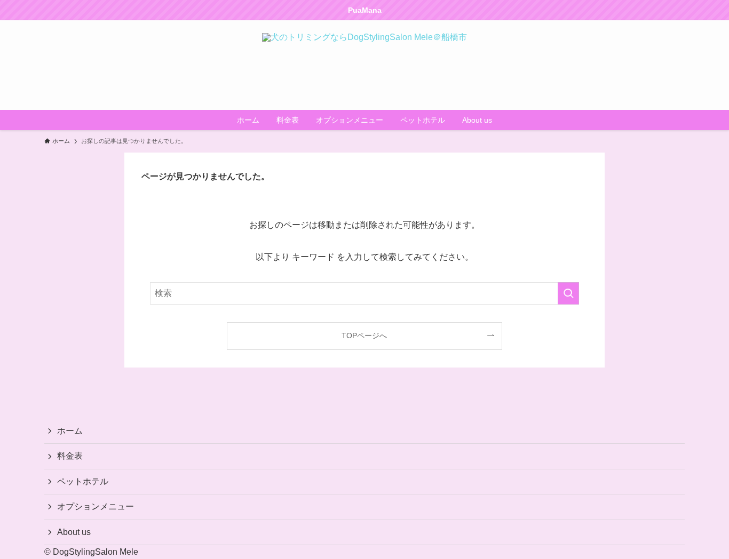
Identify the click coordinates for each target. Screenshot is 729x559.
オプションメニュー (95, 506)
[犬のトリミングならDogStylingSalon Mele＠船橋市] (364, 65)
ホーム (70, 430)
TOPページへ (364, 335)
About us (74, 532)
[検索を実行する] (568, 293)
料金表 (70, 455)
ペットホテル (82, 481)
